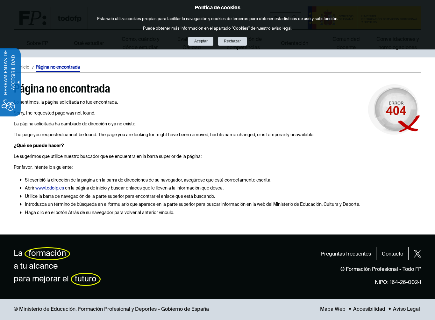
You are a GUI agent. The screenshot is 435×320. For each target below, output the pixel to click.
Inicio (23, 67)
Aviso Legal (406, 309)
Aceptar (201, 41)
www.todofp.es (49, 188)
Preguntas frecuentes (346, 254)
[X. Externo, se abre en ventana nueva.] (417, 253)
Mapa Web (333, 309)
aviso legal (281, 28)
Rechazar (232, 41)
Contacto (392, 254)
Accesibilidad (369, 309)
